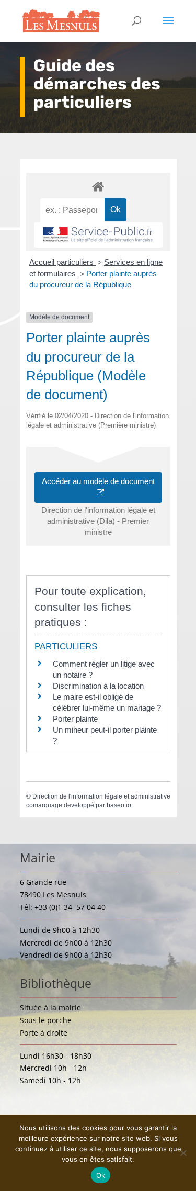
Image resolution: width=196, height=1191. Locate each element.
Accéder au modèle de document (98, 487)
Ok (101, 1175)
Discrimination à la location (98, 685)
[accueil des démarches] (98, 186)
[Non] (183, 1153)
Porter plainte (75, 718)
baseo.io (119, 805)
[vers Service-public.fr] (98, 235)
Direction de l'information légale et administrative (101, 796)
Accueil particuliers (62, 261)
